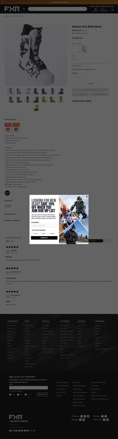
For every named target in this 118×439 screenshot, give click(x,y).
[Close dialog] (87, 196)
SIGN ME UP (44, 238)
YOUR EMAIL (35, 222)
